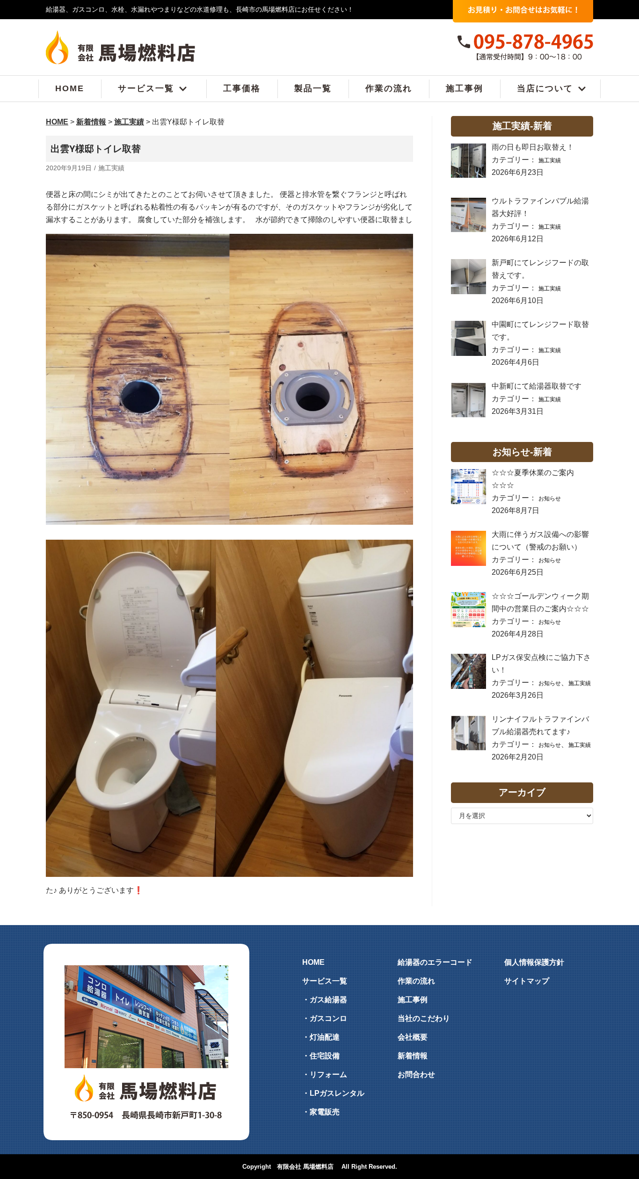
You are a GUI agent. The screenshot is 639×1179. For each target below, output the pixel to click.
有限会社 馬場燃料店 (305, 1166)
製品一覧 (313, 89)
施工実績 (111, 168)
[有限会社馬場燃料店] (120, 47)
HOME (69, 89)
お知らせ (549, 498)
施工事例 (464, 89)
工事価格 (242, 89)
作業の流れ (388, 89)
